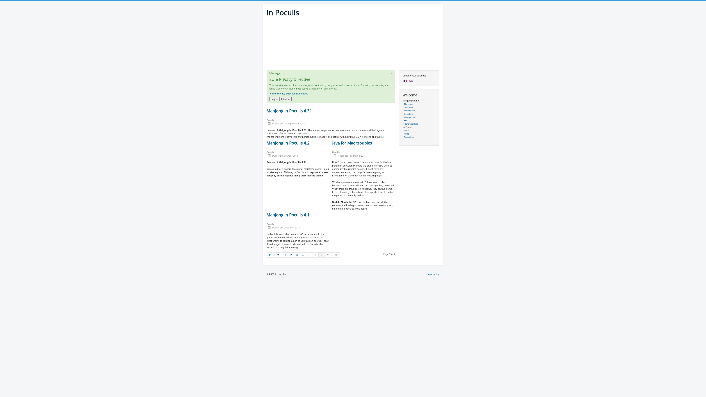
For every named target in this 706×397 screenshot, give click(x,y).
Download (408, 107)
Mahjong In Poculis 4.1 (288, 214)
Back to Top (433, 274)
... (309, 255)
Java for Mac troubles (352, 143)
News (406, 130)
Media (406, 133)
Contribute (408, 113)
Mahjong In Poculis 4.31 (289, 110)
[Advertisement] (353, 44)
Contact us (409, 136)
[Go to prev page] (278, 254)
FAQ (406, 120)
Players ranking (411, 123)
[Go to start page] (270, 254)
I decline (285, 99)
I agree (274, 99)
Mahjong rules (410, 117)
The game (408, 103)
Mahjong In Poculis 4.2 (288, 143)
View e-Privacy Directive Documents (288, 93)
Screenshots (409, 110)
